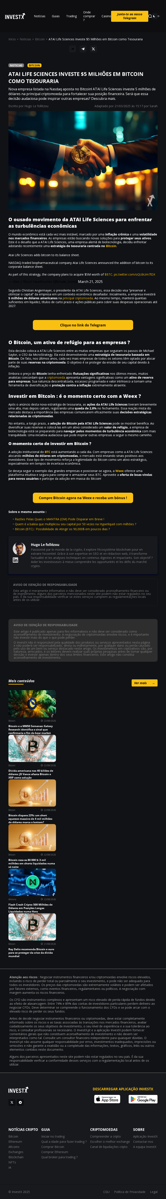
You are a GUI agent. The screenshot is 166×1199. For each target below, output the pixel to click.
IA (9, 1167)
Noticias (25, 39)
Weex (119, 471)
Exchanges (15, 1152)
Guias (56, 16)
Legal (154, 1192)
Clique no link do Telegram (83, 325)
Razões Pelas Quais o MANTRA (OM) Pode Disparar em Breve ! (59, 519)
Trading (71, 16)
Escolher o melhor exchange (110, 1141)
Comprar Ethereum (54, 1152)
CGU (106, 1192)
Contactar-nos (143, 1141)
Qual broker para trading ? (59, 1157)
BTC (47, 452)
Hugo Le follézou (36, 106)
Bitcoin (40, 39)
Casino (106, 16)
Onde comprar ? (89, 16)
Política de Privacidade (129, 1192)
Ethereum (15, 1141)
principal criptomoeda (78, 298)
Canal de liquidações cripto (109, 1147)
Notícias (39, 16)
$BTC (108, 274)
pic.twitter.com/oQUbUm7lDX (134, 274)
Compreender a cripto (105, 1136)
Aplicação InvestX (145, 1136)
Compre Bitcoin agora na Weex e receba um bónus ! (83, 497)
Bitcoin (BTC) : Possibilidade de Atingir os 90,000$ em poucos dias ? (62, 529)
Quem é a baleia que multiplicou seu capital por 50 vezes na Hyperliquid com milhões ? (75, 524)
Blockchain (16, 1157)
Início (12, 39)
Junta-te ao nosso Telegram (129, 16)
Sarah (154, 106)
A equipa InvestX (144, 1147)
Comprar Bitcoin (52, 1147)
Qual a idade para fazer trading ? (64, 1141)
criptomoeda (56, 377)
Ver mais (144, 683)
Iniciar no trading (53, 1136)
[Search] (150, 16)
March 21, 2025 (90, 281)
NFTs (12, 1162)
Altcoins (13, 1147)
